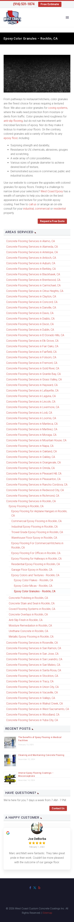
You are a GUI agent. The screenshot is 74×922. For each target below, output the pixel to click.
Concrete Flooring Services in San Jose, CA (32, 653)
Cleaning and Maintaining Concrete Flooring (41, 755)
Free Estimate (50, 4)
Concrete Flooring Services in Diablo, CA (30, 318)
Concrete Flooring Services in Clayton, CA (31, 296)
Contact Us (58, 808)
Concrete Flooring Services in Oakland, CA (31, 451)
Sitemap (47, 912)
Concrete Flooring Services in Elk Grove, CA (32, 340)
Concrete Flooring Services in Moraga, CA (31, 434)
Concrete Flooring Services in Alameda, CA (32, 246)
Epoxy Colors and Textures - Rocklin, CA (35, 575)
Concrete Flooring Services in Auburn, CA (30, 263)
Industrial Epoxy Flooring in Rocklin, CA (34, 526)
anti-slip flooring (13, 120)
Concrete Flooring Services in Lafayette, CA (32, 390)
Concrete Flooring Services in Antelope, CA (32, 252)
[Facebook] (30, 887)
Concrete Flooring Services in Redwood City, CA (35, 490)
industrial (28, 208)
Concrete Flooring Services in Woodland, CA (32, 714)
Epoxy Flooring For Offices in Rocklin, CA (35, 553)
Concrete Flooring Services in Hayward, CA (32, 385)
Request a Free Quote (52, 221)
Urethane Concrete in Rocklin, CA (28, 631)
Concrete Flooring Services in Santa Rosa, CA (33, 670)
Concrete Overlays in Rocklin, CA (28, 614)
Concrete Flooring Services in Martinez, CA (31, 429)
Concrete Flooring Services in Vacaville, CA (32, 692)
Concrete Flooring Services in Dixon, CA (30, 324)
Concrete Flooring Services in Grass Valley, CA (34, 379)
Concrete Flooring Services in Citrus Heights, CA (34, 291)
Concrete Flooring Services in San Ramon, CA (33, 648)
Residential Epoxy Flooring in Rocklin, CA (35, 564)
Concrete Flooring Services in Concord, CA (31, 302)
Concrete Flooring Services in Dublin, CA (30, 329)
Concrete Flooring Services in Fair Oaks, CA (32, 346)
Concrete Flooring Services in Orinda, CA (30, 468)
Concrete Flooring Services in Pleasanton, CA (33, 479)
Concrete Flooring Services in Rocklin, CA (31, 501)
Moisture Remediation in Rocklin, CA (30, 625)
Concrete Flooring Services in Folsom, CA (31, 357)
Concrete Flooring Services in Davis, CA (30, 313)
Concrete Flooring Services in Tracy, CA (30, 681)
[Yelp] (39, 887)
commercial (42, 208)
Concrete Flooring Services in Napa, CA (30, 446)
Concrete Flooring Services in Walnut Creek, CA (34, 703)
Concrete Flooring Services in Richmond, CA (32, 495)
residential (60, 208)
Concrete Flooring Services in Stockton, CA (32, 675)
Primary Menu (67, 17)
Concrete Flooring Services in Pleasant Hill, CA (33, 473)
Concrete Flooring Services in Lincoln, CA (30, 401)
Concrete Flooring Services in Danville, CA (31, 307)
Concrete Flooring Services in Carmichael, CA (33, 285)
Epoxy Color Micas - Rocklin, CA (33, 585)
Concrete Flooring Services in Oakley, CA (30, 457)
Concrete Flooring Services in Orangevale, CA (33, 462)
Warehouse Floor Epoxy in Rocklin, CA (34, 537)
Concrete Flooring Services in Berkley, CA (31, 268)
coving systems (57, 107)
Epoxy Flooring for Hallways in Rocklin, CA (36, 558)
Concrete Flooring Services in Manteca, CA (32, 423)
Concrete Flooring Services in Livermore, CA (32, 407)
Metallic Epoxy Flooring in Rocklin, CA (31, 636)
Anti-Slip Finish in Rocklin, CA (26, 620)
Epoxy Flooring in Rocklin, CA (26, 506)
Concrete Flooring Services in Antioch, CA (31, 257)
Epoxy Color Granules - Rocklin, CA (34, 591)
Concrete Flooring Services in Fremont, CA (31, 363)
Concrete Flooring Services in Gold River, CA (32, 368)
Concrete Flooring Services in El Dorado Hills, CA (35, 335)
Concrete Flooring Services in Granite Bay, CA (33, 374)
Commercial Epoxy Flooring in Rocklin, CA (36, 521)
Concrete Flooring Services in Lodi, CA (29, 412)
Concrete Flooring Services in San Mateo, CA (33, 664)
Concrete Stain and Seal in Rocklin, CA (32, 603)
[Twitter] (34, 887)
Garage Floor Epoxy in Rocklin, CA (31, 569)
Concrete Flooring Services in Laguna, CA (31, 396)
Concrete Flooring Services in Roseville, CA (32, 642)
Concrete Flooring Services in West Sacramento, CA (37, 709)
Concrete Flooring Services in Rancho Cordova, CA (36, 484)
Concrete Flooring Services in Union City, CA (32, 687)
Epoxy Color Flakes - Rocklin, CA (33, 580)
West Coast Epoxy (52, 191)
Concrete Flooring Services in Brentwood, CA (33, 280)
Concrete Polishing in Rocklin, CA (28, 598)
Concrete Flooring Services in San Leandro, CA (34, 659)
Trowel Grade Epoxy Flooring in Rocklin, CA (37, 532)
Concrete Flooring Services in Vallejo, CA (30, 698)
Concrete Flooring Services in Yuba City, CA (32, 720)
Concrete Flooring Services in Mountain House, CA (36, 440)
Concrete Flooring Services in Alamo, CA (30, 241)
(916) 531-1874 (23, 4)
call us (32, 204)
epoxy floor (11, 138)
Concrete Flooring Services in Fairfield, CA (31, 351)
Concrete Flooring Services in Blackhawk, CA (33, 274)
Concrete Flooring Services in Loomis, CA (31, 418)
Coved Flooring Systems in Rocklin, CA (32, 609)
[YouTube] (43, 887)
